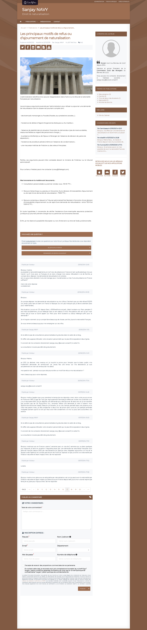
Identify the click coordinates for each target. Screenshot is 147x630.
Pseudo (25, 537)
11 (42, 489)
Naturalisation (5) (105, 94)
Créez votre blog (123, 1)
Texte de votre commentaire (31, 507)
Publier (82, 588)
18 (71, 489)
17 (67, 489)
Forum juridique (111, 1)
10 (38, 489)
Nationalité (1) (103, 100)
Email (24, 546)
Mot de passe (27, 555)
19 (75, 489)
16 (63, 489)
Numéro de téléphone (66, 555)
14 (54, 489)
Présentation (45, 21)
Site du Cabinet (104, 115)
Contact (57, 21)
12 (46, 489)
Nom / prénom (63, 537)
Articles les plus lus (105, 102)
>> (88, 489)
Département (62, 546)
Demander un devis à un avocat (54, 253)
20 (80, 489)
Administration (99, 1)
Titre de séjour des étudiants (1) (109, 98)
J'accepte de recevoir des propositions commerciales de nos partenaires (50, 565)
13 (50, 489)
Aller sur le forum (55, 247)
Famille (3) (102, 96)
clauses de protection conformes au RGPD (33, 581)
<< (29, 489)
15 (59, 489)
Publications (31, 21)
